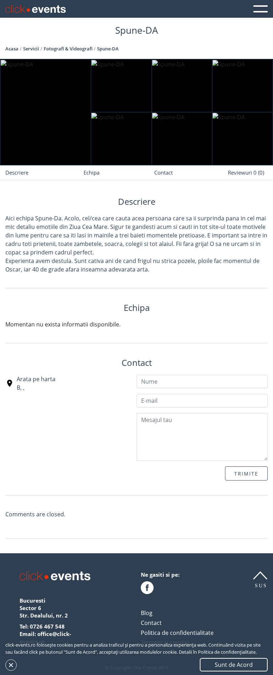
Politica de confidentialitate (177, 633)
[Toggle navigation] (260, 9)
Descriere (16, 172)
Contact (163, 172)
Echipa (92, 172)
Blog (146, 613)
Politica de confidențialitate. (227, 652)
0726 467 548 (47, 626)
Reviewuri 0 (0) (246, 172)
